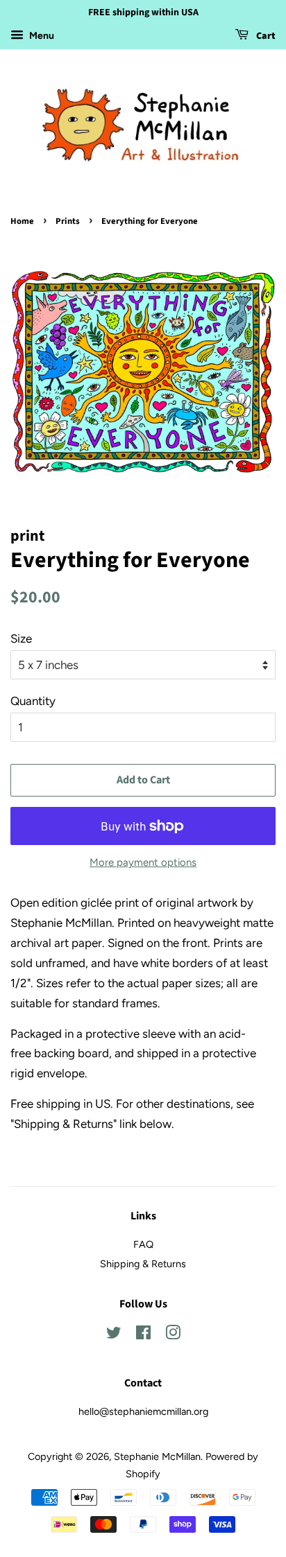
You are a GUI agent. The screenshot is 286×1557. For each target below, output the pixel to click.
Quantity (33, 701)
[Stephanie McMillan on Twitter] (113, 1335)
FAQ (143, 1244)
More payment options (143, 862)
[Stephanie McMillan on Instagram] (172, 1335)
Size (21, 638)
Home (22, 221)
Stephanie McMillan (157, 1456)
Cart (265, 36)
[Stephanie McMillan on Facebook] (143, 1335)
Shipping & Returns (143, 1264)
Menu (40, 36)
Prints (68, 221)
